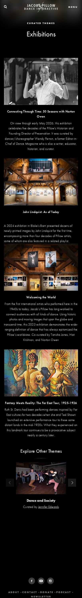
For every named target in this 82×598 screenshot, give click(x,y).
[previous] (10, 483)
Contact (29, 592)
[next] (72, 483)
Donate (46, 592)
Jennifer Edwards (48, 507)
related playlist (59, 241)
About (13, 592)
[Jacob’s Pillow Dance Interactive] (41, 7)
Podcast (63, 592)
